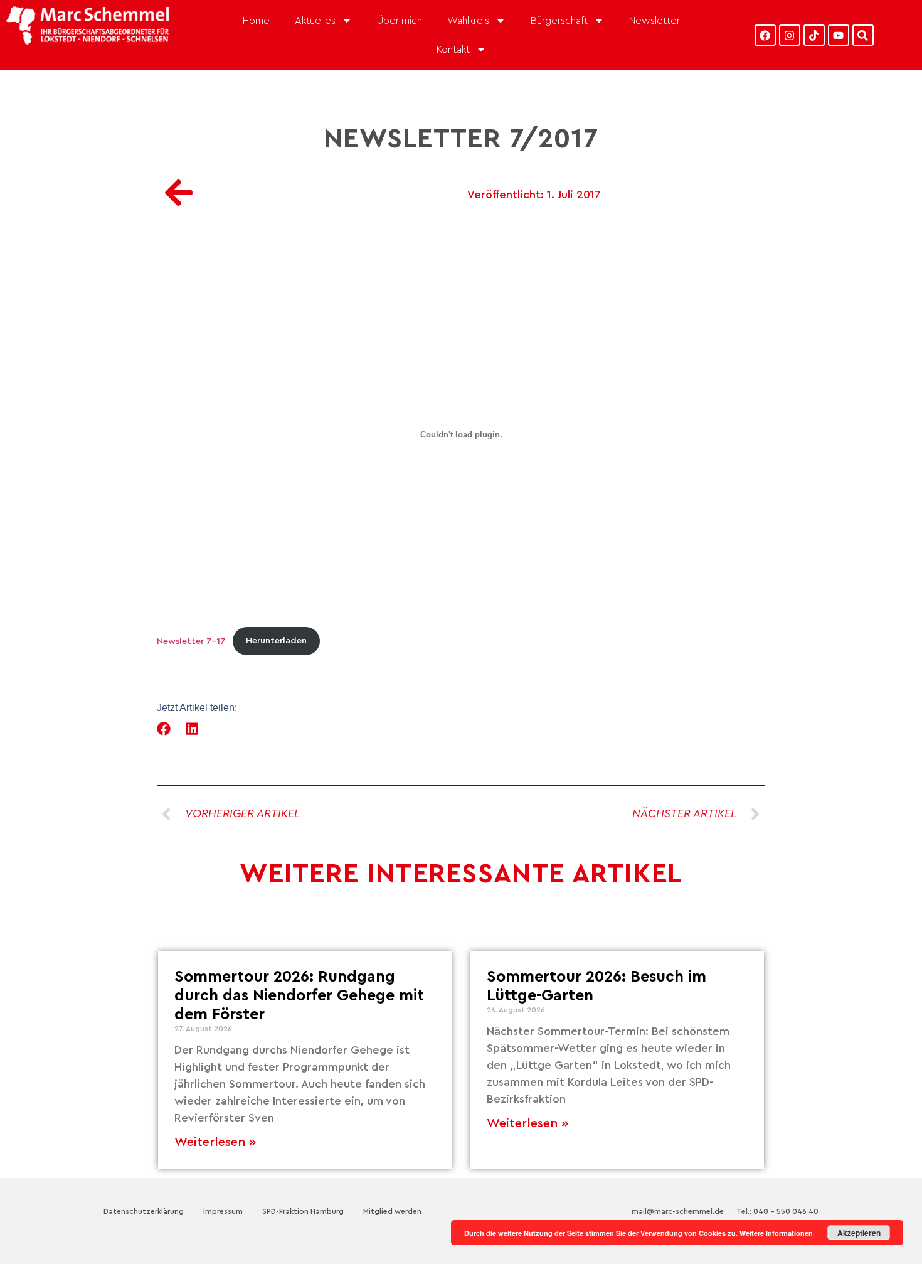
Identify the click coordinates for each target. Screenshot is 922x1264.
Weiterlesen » (215, 1142)
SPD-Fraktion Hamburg (303, 1211)
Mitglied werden (392, 1211)
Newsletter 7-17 (191, 640)
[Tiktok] (814, 35)
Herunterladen (276, 640)
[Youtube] (838, 35)
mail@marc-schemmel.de (678, 1211)
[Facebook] (765, 35)
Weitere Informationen (776, 1233)
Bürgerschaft (559, 21)
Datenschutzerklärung (143, 1211)
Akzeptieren (859, 1232)
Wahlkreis (468, 21)
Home (256, 21)
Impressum (223, 1211)
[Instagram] (789, 35)
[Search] (863, 35)
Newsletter (654, 21)
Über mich (399, 21)
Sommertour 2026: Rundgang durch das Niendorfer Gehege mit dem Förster (299, 995)
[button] (164, 728)
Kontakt (453, 50)
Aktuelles (315, 21)
